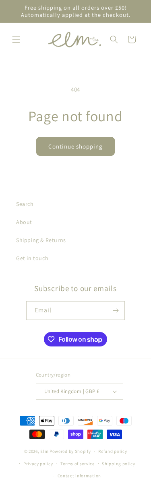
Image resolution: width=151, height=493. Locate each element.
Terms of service (77, 464)
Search (25, 204)
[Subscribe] (115, 310)
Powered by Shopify (70, 451)
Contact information (79, 476)
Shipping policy (118, 464)
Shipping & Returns (41, 240)
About (24, 222)
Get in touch (32, 258)
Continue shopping (75, 146)
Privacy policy (38, 464)
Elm (44, 451)
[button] (16, 39)
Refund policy (112, 451)
